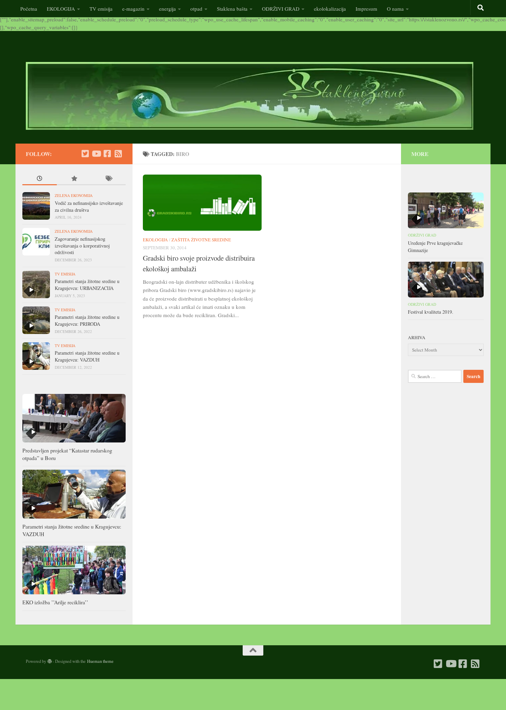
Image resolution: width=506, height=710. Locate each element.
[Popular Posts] (74, 179)
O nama (395, 8)
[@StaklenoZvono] (85, 153)
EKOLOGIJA (61, 8)
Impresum (366, 8)
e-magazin (133, 8)
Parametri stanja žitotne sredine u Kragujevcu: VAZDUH (87, 356)
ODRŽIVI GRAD (280, 8)
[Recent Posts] (39, 179)
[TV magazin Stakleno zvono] (96, 153)
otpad (196, 8)
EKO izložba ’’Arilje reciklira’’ (55, 602)
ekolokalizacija (330, 8)
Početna (28, 8)
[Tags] (108, 179)
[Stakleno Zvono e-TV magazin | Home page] (249, 96)
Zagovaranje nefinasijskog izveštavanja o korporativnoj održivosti (82, 245)
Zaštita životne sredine (201, 240)
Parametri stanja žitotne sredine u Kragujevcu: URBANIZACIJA (87, 284)
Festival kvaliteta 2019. (430, 312)
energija (167, 8)
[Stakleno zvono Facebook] (107, 153)
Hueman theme (100, 661)
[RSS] (118, 153)
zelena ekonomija (74, 195)
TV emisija (101, 8)
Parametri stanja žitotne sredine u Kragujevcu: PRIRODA (87, 320)
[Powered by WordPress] (50, 661)
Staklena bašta (232, 8)
